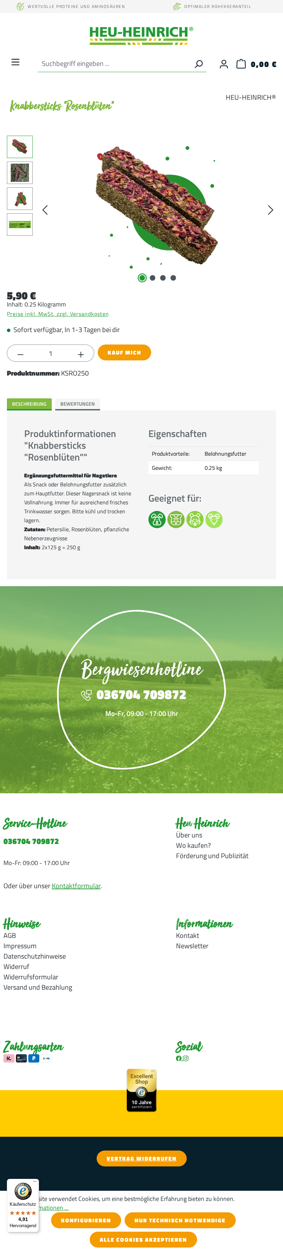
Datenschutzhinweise (34, 956)
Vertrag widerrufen (142, 1158)
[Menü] (15, 61)
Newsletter (192, 945)
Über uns (189, 835)
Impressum (20, 945)
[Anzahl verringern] (20, 353)
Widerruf (16, 966)
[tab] (29, 404)
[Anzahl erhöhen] (81, 353)
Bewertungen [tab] (77, 403)
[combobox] (114, 63)
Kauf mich (124, 352)
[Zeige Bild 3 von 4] (163, 278)
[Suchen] (198, 63)
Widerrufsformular (30, 976)
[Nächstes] (270, 209)
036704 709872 (31, 841)
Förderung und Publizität (212, 855)
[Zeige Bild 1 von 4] (142, 278)
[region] (141, 210)
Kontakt (187, 935)
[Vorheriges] (45, 209)
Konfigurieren (86, 1220)
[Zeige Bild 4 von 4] (173, 278)
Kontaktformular (76, 885)
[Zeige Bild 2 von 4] (152, 278)
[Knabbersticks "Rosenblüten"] (158, 209)
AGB (9, 935)
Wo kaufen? (193, 845)
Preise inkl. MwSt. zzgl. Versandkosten (58, 314)
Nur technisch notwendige (180, 1220)
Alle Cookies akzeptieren (143, 1239)
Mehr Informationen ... (39, 1207)
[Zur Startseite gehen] (141, 36)
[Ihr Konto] (224, 63)
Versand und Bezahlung (37, 987)
